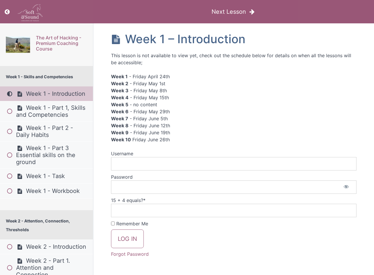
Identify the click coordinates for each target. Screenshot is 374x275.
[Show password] (346, 187)
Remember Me (131, 224)
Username (122, 153)
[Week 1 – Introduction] (18, 44)
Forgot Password (130, 254)
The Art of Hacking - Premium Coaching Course (58, 43)
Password (122, 177)
